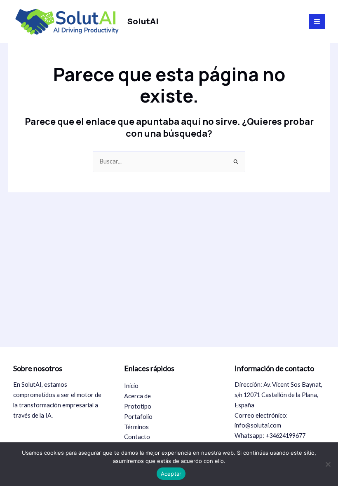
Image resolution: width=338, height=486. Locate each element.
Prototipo (137, 406)
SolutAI (143, 21)
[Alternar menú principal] (317, 22)
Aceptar (171, 473)
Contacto (137, 436)
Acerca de (137, 396)
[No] (328, 464)
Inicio (131, 385)
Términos (136, 426)
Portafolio (138, 416)
